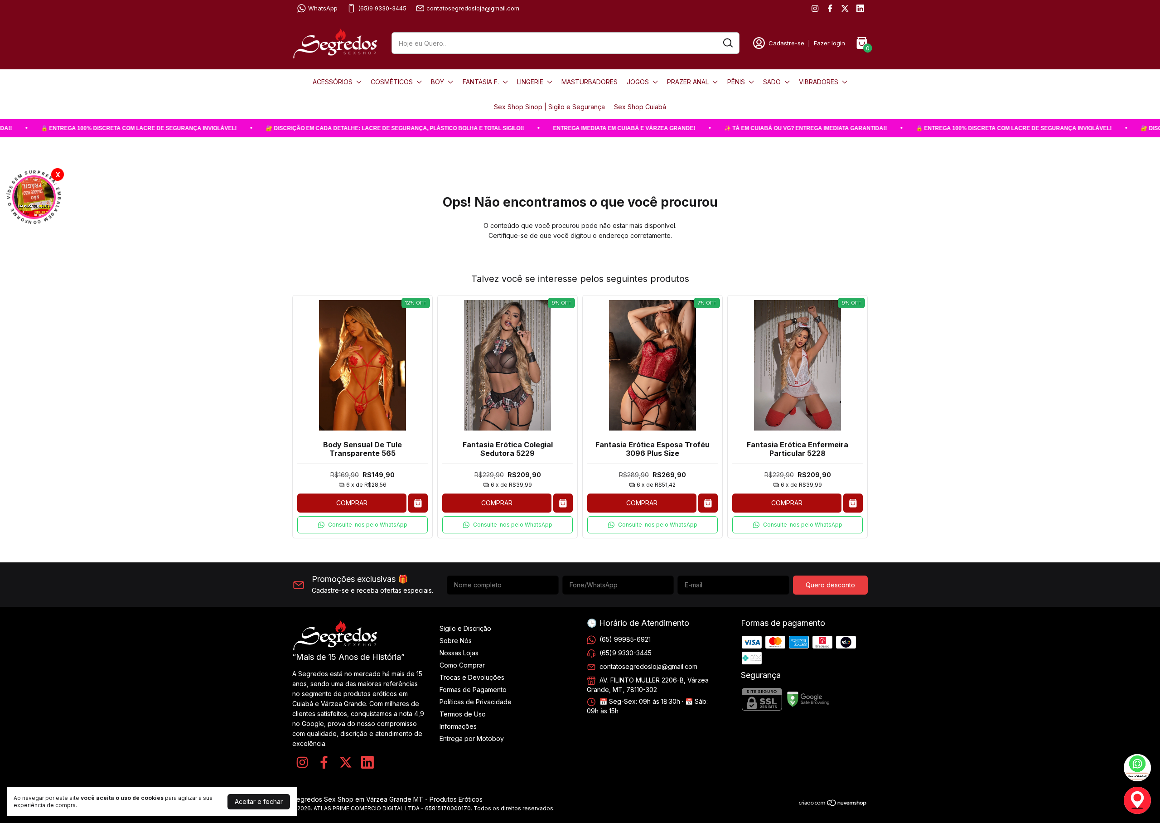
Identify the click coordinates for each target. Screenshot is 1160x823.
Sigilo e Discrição (465, 628)
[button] (362, 524)
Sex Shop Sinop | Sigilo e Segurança (549, 107)
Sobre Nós (456, 640)
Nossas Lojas (459, 653)
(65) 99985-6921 (625, 639)
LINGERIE (530, 82)
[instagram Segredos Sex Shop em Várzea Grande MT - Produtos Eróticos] (814, 8)
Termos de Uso (463, 714)
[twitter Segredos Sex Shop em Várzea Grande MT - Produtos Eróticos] (844, 8)
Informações (458, 726)
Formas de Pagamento (473, 689)
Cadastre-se (786, 43)
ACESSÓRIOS (333, 82)
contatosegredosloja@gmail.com (472, 8)
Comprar (351, 503)
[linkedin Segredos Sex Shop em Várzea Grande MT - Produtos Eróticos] (860, 8)
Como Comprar (462, 665)
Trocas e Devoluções (472, 677)
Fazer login (829, 43)
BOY (437, 82)
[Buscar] (727, 42)
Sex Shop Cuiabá (640, 107)
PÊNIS (736, 82)
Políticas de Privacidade (476, 702)
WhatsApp (323, 8)
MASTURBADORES (589, 82)
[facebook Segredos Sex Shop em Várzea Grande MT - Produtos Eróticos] (829, 8)
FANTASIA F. (481, 82)
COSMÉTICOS (392, 82)
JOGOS (638, 82)
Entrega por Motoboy (472, 738)
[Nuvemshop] (833, 804)
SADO (772, 82)
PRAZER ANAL (688, 82)
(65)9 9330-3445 (382, 8)
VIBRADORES (818, 82)
